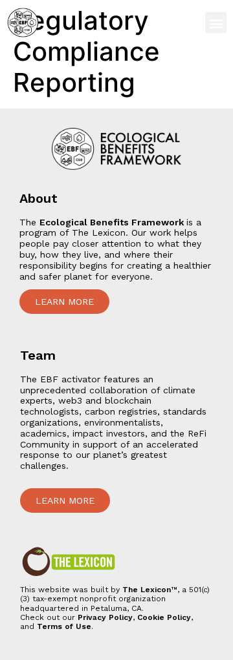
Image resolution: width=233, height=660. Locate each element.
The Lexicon (146, 589)
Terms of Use (64, 626)
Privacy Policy (105, 617)
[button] (216, 23)
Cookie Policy (164, 617)
